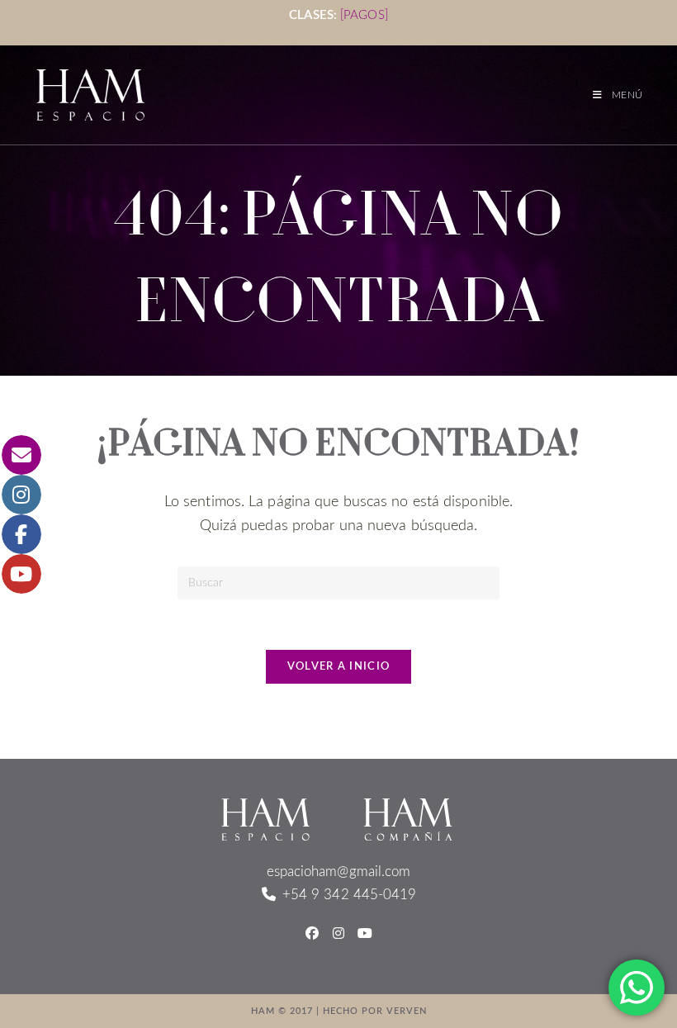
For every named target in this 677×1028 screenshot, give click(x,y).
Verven (406, 1011)
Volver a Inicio (339, 666)
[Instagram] (338, 934)
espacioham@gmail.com (339, 872)
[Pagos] (364, 15)
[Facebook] (312, 934)
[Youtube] (365, 934)
